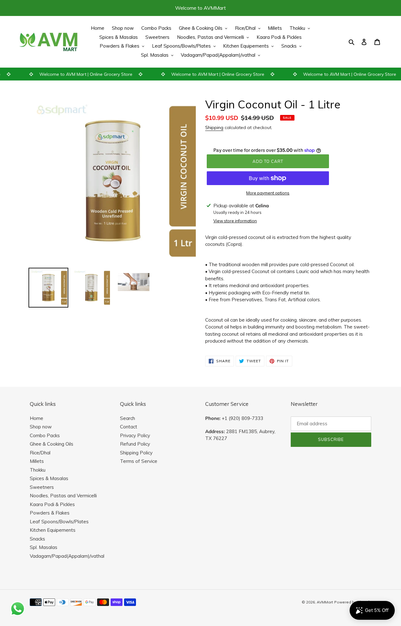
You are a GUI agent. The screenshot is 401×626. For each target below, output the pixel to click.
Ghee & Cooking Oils (51, 444)
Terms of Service (138, 461)
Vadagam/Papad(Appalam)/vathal (67, 556)
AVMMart (325, 602)
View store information (235, 220)
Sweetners (42, 487)
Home (36, 418)
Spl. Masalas (43, 547)
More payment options (267, 192)
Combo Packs (45, 435)
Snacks (37, 539)
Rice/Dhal (40, 453)
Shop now (41, 427)
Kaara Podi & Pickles (52, 504)
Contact (128, 427)
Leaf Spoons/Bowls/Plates (59, 522)
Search (127, 418)
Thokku (37, 470)
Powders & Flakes (50, 513)
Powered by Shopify (352, 602)
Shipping (214, 127)
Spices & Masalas (49, 478)
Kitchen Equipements (53, 530)
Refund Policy (135, 444)
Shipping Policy (136, 453)
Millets (37, 461)
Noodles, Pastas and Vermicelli (63, 496)
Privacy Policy (135, 435)
